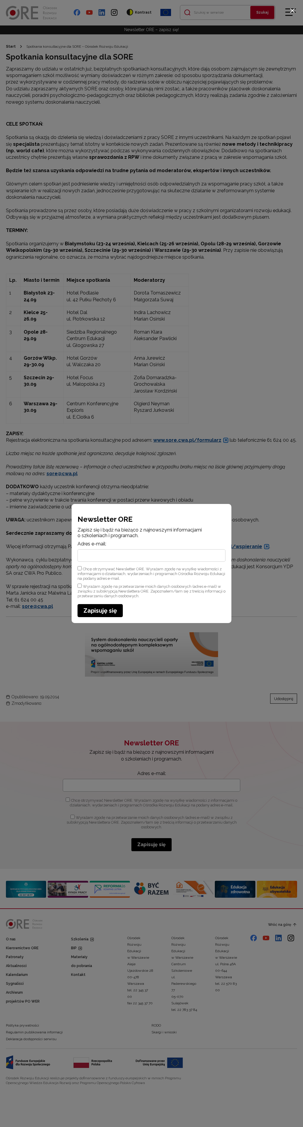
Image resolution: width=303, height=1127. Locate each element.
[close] (292, 10)
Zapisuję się (100, 610)
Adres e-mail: (92, 544)
